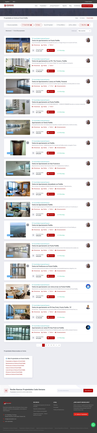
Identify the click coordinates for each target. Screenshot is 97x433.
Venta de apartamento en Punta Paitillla (45, 102)
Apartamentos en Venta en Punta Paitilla (15, 363)
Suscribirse (88, 390)
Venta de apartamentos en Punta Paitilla (46, 40)
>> (59, 345)
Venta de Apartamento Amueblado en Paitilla (47, 184)
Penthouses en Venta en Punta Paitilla (15, 365)
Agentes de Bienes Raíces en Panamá (44, 428)
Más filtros (85, 25)
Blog (70, 5)
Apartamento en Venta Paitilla (42, 123)
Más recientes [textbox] (82, 30)
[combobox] (84, 30)
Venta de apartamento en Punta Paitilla (45, 246)
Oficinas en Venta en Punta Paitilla (14, 372)
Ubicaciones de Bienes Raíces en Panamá (79, 428)
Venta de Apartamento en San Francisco (46, 164)
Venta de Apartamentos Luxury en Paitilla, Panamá (49, 81)
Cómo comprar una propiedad (40, 411)
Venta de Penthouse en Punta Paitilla (44, 266)
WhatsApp (62, 50)
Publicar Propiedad (87, 5)
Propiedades (43, 5)
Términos (55, 405)
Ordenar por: (74, 30)
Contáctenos (77, 5)
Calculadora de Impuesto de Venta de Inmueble (41, 405)
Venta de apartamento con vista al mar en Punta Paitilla (51, 287)
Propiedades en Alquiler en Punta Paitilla (15, 361)
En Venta (82, 18)
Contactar (51, 50)
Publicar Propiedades (81, 414)
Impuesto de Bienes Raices (39, 408)
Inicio (36, 5)
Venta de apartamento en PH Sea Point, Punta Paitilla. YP (51, 307)
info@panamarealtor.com (10, 419)
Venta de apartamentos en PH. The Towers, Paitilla (49, 61)
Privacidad (55, 407)
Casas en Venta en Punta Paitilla (13, 367)
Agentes (65, 5)
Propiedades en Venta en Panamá (10, 428)
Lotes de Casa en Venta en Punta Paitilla (15, 370)
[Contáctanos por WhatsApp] (93, 425)
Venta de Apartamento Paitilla (42, 205)
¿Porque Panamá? (54, 5)
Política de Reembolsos (58, 409)
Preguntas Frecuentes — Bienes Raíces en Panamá (40, 414)
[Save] (28, 40)
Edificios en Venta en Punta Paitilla (14, 374)
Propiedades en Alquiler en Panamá (26, 428)
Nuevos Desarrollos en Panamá (61, 428)
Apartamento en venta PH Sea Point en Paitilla (48, 328)
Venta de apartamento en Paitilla (43, 143)
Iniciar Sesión (89, 1)
